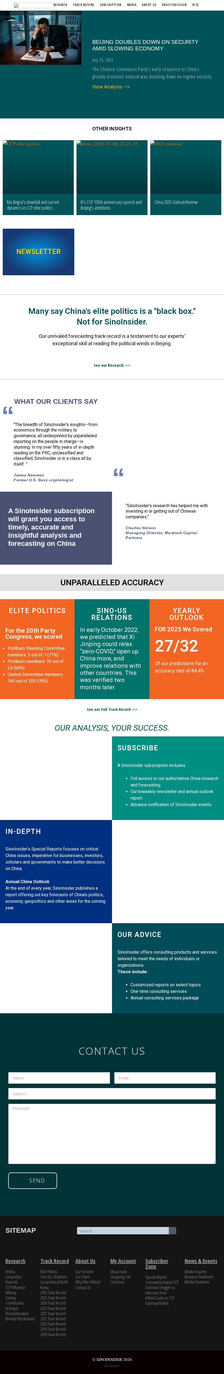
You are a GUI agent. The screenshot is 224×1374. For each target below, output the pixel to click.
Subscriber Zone (156, 1263)
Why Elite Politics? (87, 1282)
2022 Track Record (53, 1314)
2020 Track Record (53, 1324)
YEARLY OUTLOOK (186, 614)
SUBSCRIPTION (111, 4)
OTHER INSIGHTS (112, 128)
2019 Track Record (53, 1329)
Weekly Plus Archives (19, 1319)
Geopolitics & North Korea (54, 1284)
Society (10, 1298)
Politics (10, 1272)
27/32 (176, 646)
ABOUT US (149, 4)
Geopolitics (13, 1277)
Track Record (83, 4)
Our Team (82, 1277)
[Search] (172, 1230)
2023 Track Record (53, 1308)
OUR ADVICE (139, 935)
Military (10, 1293)
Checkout (117, 1282)
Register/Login (174, 4)
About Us (85, 1261)
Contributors (14, 1303)
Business (11, 1282)
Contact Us (82, 1287)
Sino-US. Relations (53, 1277)
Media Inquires (195, 1272)
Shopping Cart (120, 1277)
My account (118, 1272)
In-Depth (11, 1308)
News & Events (201, 1261)
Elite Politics (48, 1272)
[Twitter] (191, 1234)
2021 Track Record (53, 1319)
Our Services (84, 1272)
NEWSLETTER (38, 252)
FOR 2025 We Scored (183, 629)
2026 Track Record (53, 1293)
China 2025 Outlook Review (176, 202)
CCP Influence (15, 1287)
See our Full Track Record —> (112, 709)
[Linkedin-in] (200, 1249)
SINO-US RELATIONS (111, 614)
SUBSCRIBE (137, 748)
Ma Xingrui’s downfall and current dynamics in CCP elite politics (33, 205)
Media (132, 4)
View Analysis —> (111, 87)
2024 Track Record (53, 1303)
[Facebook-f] (209, 1234)
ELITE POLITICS (37, 611)
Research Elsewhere (199, 1277)
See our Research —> (112, 365)
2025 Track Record (53, 1298)
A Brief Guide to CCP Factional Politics (159, 1300)
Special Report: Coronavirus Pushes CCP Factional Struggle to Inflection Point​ (162, 1285)
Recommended (16, 1314)
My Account (123, 1261)
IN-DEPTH (23, 832)
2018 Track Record (53, 1335)
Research (60, 4)
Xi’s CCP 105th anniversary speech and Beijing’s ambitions (111, 205)
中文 (195, 4)
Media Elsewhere (197, 1282)
